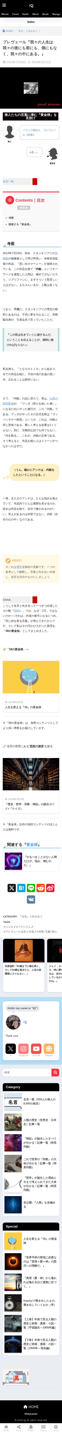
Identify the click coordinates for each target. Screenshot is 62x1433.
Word (35, 14)
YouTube (36, 1055)
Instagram (23, 1055)
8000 (17, 610)
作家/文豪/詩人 (48, 931)
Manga (56, 14)
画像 (30, 134)
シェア (18, 1430)
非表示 (23, 207)
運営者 (21, 566)
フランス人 (24, 926)
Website (49, 1055)
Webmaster (31, 1414)
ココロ (9, 926)
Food (15, 14)
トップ (55, 1430)
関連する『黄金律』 (20, 224)
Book (45, 14)
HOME (33, 1407)
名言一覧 (8, 181)
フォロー (31, 1430)
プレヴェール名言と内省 (20, 931)
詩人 (38, 130)
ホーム (6, 1430)
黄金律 (32, 844)
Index (31, 21)
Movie (5, 14)
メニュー (43, 1430)
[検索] (55, 1072)
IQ (31, 5)
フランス (28, 130)
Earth (25, 14)
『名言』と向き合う (30, 916)
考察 (11, 217)
